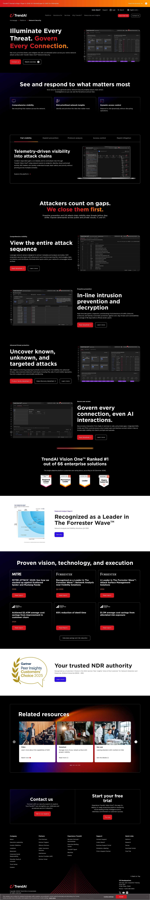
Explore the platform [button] (21, 174)
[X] (120, 893)
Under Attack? (96, 10)
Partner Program (44, 842)
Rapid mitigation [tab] (124, 138)
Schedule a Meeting (102, 848)
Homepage (13, 20)
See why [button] (59, 534)
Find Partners (43, 839)
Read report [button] (19, 595)
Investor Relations (15, 845)
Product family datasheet (20, 381)
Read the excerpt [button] (134, 3)
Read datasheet (17, 268)
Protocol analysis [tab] (75, 138)
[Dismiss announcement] (146, 3)
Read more (62, 757)
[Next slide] (136, 741)
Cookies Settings (108, 896)
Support (105, 10)
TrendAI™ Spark (72, 849)
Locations (13, 848)
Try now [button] (107, 817)
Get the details (102, 757)
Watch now (25, 757)
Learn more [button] (34, 268)
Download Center (130, 848)
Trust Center (14, 864)
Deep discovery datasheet (45, 381)
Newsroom (13, 851)
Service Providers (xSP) (46, 856)
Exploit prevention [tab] (50, 138)
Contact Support (101, 839)
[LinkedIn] (127, 893)
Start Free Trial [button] (123, 15)
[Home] (23, 886)
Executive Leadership (16, 842)
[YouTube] (124, 893)
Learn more (52, 898)
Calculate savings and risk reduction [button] (75, 638)
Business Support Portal (103, 845)
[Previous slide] (14, 741)
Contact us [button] (15, 62)
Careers (12, 867)
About (11, 839)
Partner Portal (43, 859)
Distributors (42, 853)
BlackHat (70, 852)
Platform (23, 20)
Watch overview (30, 62)
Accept (121, 896)
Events (70, 855)
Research (128, 842)
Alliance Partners (44, 845)
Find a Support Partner (103, 851)
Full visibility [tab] (26, 138)
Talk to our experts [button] (42, 814)
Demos (127, 845)
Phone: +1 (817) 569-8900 (126, 888)
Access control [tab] (99, 138)
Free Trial (128, 851)
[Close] (147, 897)
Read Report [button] (63, 628)
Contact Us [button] (135, 15)
